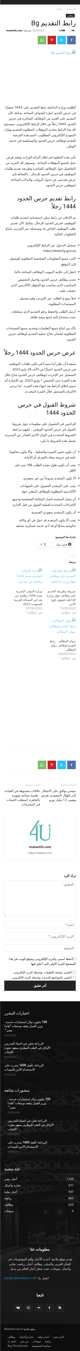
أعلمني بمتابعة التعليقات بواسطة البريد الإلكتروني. (42, 972)
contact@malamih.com (20, 1278)
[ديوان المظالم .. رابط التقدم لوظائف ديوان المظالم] (61, 626)
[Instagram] (28, 1308)
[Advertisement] (40, 707)
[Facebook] (71, 40)
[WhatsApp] (42, 40)
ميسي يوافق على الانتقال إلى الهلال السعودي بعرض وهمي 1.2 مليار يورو (58, 795)
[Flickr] (39, 1308)
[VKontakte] (18, 1308)
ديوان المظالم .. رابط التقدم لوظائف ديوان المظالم (62, 645)
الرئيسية (71, 9)
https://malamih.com (40, 852)
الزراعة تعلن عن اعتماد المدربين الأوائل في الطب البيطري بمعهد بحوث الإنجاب (27, 1047)
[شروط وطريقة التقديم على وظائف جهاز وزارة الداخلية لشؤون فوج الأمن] (61, 576)
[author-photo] (40, 841)
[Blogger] (60, 1308)
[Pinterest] (52, 40)
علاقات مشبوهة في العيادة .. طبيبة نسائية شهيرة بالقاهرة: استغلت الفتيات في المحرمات (22, 797)
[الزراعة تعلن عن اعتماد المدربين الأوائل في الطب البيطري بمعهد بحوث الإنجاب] (65, 1049)
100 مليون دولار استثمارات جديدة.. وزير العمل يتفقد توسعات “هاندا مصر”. (25, 1026)
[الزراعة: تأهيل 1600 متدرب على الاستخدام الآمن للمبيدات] (65, 1070)
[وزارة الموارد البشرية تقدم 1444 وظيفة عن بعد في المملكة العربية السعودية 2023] (27, 576)
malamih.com (14, 30)
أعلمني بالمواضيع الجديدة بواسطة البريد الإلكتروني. (41, 977)
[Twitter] (61, 40)
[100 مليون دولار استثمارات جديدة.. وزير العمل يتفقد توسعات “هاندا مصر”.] (65, 1027)
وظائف (59, 9)
